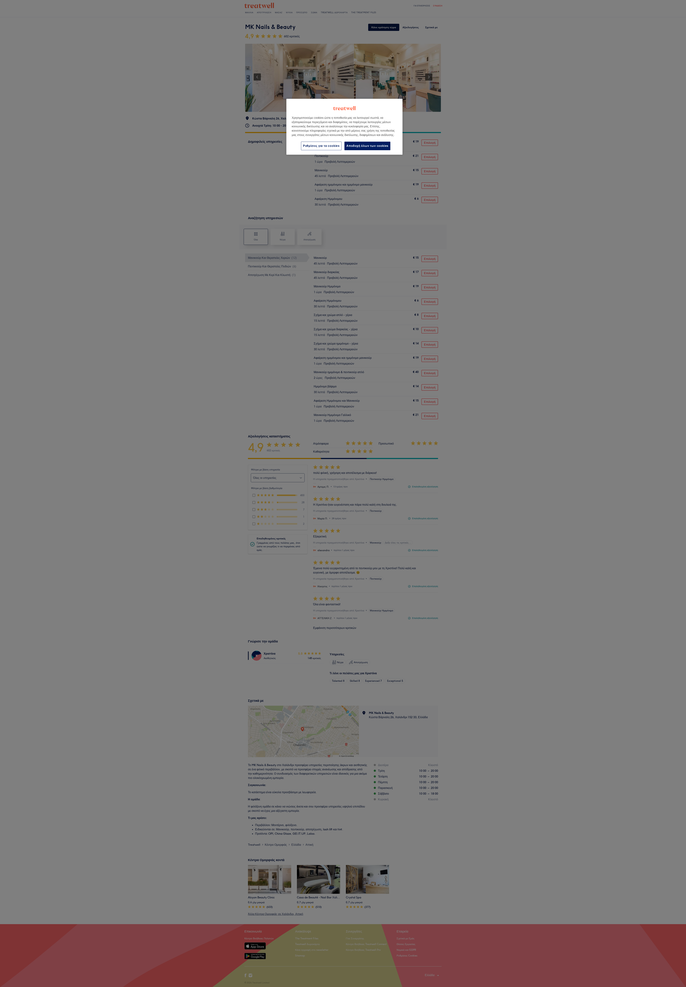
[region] (344, 127)
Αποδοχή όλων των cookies (367, 145)
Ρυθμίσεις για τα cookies (321, 145)
